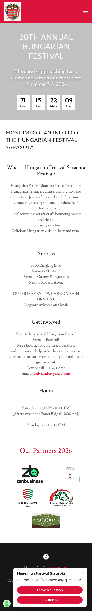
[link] (12, 11)
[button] (85, 11)
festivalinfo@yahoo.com (51, 373)
